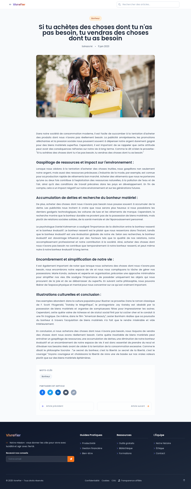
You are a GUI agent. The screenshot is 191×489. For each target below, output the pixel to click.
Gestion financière (92, 448)
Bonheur (46, 376)
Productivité (88, 443)
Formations (125, 453)
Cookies (105, 480)
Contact (160, 453)
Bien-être (87, 453)
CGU (114, 480)
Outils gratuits (126, 443)
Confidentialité (92, 480)
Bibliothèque (126, 448)
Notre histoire (163, 443)
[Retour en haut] (184, 480)
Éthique (160, 448)
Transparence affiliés (131, 480)
